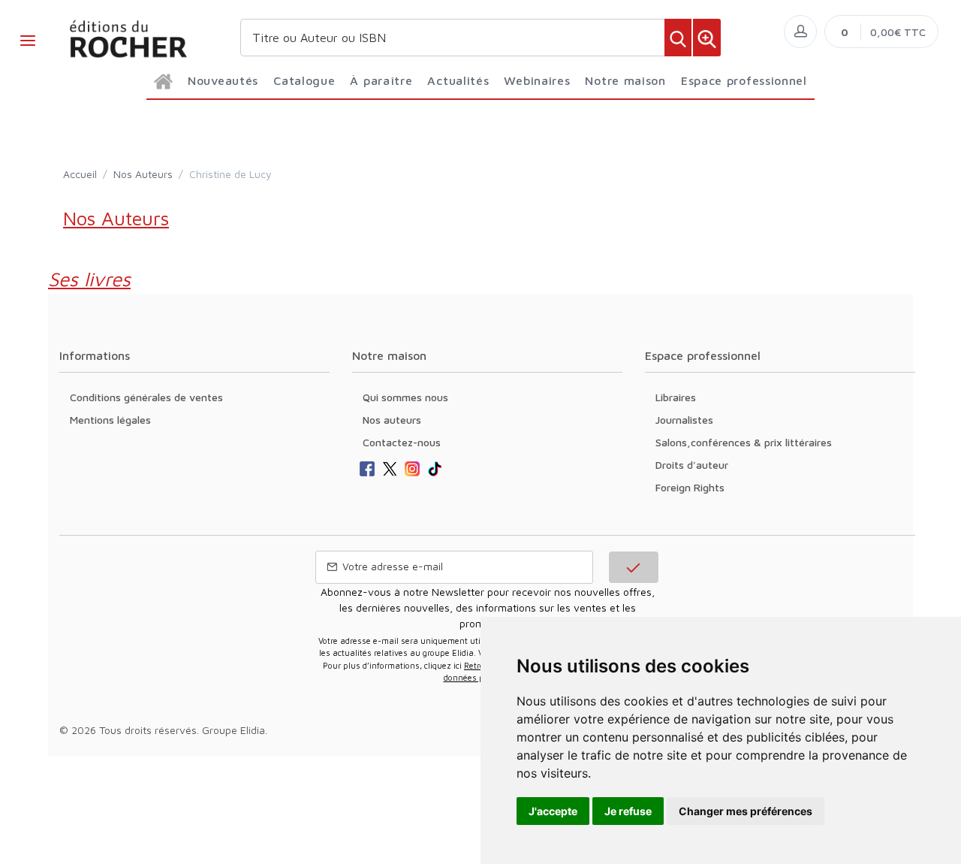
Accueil (80, 174)
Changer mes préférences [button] (745, 811)
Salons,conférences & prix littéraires (743, 442)
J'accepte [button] (553, 811)
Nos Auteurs (143, 174)
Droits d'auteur (691, 464)
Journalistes (684, 419)
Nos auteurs (392, 419)
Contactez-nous (402, 442)
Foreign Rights (690, 487)
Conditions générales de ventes (146, 397)
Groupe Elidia (233, 730)
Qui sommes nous (405, 397)
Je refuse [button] (628, 811)
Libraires (675, 397)
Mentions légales (110, 419)
